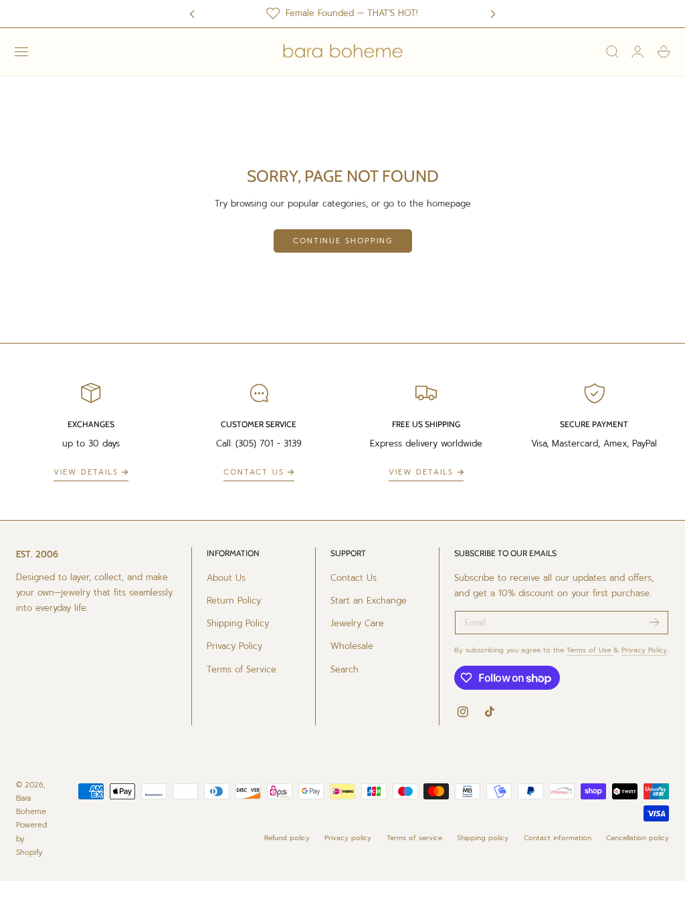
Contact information (557, 838)
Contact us (253, 472)
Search (344, 669)
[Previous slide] (192, 13)
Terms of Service (241, 669)
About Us (226, 577)
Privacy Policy (234, 646)
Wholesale (351, 646)
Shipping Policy (238, 623)
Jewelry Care (357, 623)
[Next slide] (493, 13)
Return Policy (234, 600)
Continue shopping (343, 241)
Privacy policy (347, 838)
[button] (21, 51)
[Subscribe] (654, 621)
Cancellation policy (637, 838)
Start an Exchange (368, 600)
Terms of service (414, 838)
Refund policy (287, 838)
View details (86, 472)
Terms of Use (590, 650)
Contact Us (353, 577)
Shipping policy (482, 838)
